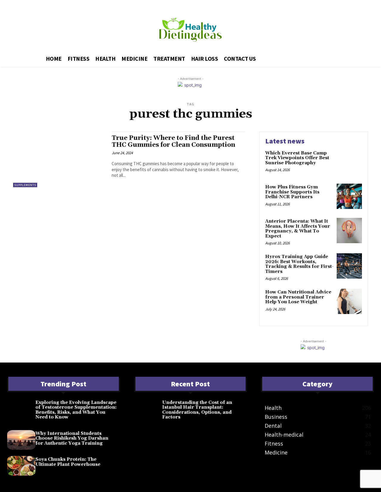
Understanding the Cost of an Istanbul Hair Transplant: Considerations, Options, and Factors (197, 410)
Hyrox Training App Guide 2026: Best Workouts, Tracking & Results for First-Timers (299, 264)
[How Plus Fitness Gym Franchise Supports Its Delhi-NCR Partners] (349, 196)
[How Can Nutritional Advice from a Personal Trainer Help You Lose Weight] (349, 301)
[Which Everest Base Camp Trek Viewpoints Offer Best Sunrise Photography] (349, 162)
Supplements (25, 185)
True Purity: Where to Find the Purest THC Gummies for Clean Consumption (173, 141)
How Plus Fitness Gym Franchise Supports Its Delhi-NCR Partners (292, 192)
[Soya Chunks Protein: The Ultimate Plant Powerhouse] (21, 466)
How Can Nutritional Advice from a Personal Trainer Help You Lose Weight (298, 297)
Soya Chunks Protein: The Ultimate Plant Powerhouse (67, 462)
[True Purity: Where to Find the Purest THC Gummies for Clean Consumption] (59, 159)
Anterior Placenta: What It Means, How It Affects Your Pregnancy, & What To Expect (297, 228)
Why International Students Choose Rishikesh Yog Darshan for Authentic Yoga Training (71, 438)
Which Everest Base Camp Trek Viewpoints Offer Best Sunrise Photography (297, 158)
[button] (317, 57)
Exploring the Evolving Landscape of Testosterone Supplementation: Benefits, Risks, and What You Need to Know (76, 410)
